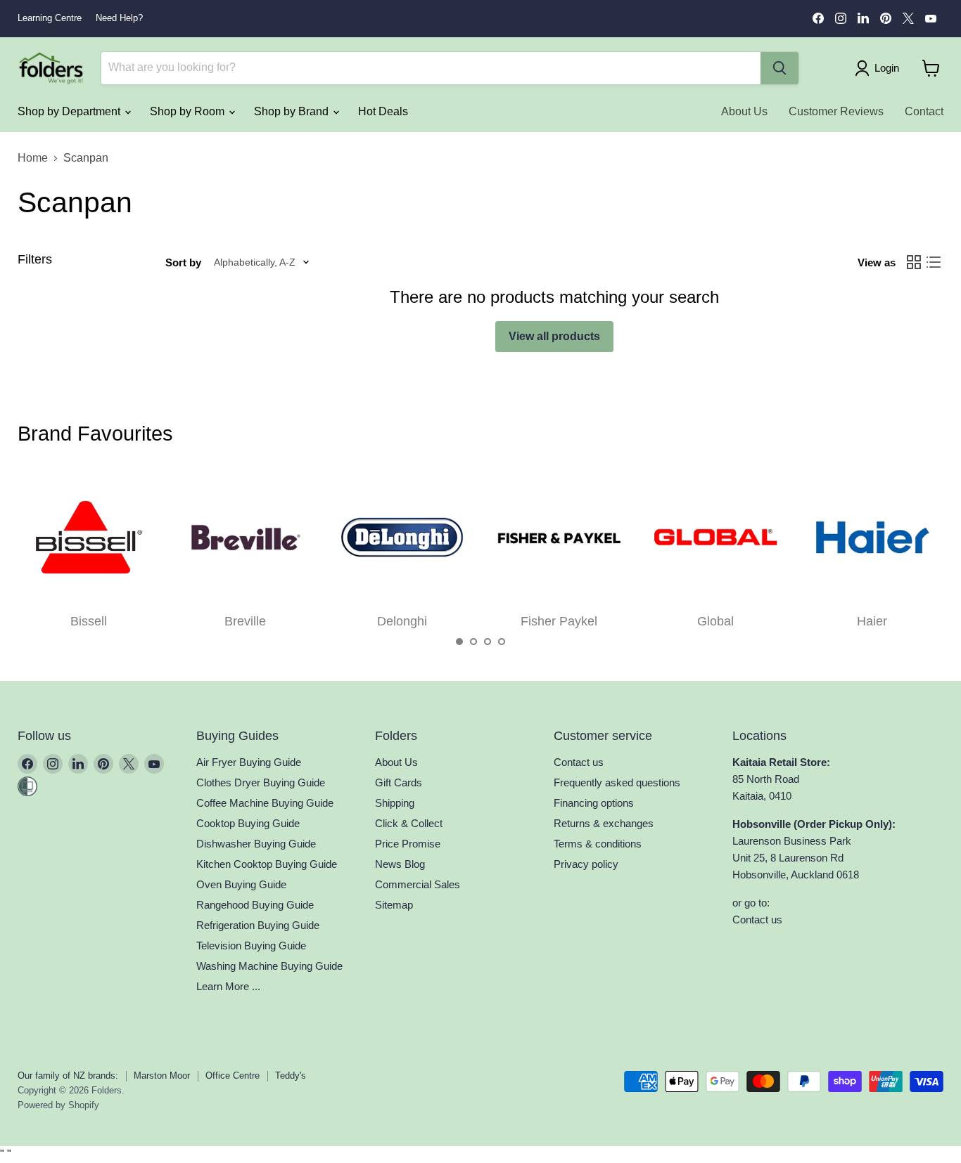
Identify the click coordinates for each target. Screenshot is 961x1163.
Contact (924, 111)
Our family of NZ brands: (68, 1075)
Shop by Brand (292, 111)
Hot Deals (383, 111)
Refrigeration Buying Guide (257, 925)
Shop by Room (188, 111)
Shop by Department (70, 111)
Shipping (394, 803)
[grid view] (914, 262)
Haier (872, 621)
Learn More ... (228, 986)
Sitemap (394, 905)
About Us (744, 111)
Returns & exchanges (604, 823)
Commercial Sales (417, 884)
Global (715, 621)
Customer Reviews (836, 111)
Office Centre (232, 1075)
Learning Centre (50, 18)
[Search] (779, 68)
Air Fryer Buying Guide (248, 762)
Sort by (183, 262)
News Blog (400, 864)
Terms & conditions (598, 844)
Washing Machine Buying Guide (269, 966)
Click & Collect (409, 823)
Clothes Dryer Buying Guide (260, 782)
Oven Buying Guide (241, 884)
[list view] (933, 262)
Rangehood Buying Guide (255, 905)
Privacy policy (586, 864)
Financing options (594, 803)
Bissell (88, 621)
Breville (245, 621)
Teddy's (290, 1075)
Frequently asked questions (617, 782)
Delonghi (402, 621)
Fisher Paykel (559, 621)
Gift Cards (398, 782)
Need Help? (119, 18)
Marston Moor (162, 1075)
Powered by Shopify (58, 1105)
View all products (554, 336)
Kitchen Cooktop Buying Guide (266, 864)
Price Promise (407, 844)
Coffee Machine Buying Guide (264, 803)
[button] (459, 641)
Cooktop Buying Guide (248, 823)
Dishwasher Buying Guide (256, 844)
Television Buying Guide (251, 945)
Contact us (579, 762)
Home (33, 158)
